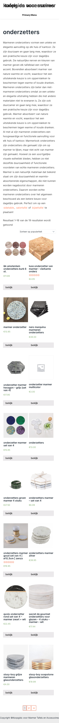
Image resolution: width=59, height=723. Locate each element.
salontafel (21, 207)
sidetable (8, 207)
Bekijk (8, 287)
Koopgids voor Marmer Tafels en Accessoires (29, 5)
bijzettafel (37, 207)
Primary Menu (29, 15)
